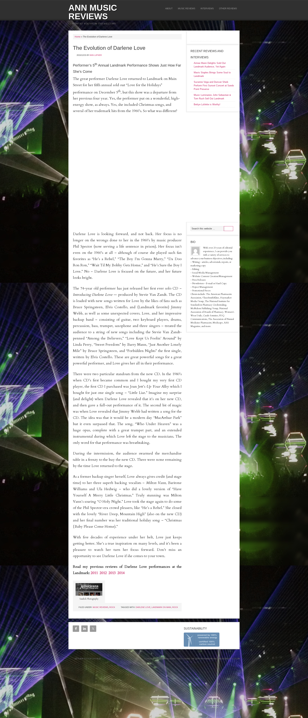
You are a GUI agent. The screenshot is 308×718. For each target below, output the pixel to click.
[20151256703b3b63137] (127, 172)
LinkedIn (207, 37)
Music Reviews (100, 607)
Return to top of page (88, 658)
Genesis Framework (206, 658)
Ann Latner (96, 55)
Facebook (197, 37)
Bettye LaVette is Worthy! (207, 104)
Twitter (217, 37)
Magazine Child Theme (177, 658)
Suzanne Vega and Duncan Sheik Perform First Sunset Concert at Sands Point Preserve (214, 85)
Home (78, 36)
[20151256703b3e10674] (127, 193)
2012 (103, 572)
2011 (94, 572)
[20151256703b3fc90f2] (127, 161)
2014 (121, 572)
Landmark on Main (161, 607)
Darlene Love (143, 607)
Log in (236, 658)
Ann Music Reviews (92, 12)
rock (112, 607)
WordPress (225, 658)
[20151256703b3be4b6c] (127, 182)
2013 (112, 572)
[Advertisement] (213, 166)
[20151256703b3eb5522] (127, 225)
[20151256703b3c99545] (127, 204)
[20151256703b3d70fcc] (127, 214)
